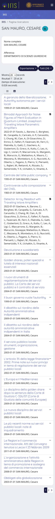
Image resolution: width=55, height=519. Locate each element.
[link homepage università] (35, 5)
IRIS (4, 21)
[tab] (7, 91)
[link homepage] (10, 5)
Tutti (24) (45, 68)
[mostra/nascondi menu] (52, 5)
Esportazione (27, 68)
